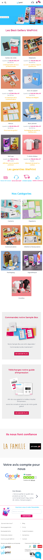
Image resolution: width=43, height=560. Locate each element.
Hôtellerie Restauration (32, 247)
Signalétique (32, 272)
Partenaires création (6, 535)
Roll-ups (11, 156)
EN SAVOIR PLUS (22, 354)
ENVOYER (27, 516)
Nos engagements (6, 527)
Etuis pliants (32, 123)
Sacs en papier (32, 90)
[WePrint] (16, 2)
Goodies (21, 298)
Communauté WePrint (7, 539)
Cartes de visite (10, 58)
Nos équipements (6, 531)
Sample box (25, 535)
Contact (24, 539)
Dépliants (32, 58)
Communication (10, 247)
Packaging (11, 272)
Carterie (11, 221)
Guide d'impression (27, 531)
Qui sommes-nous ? (7, 523)
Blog (23, 523)
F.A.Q (24, 527)
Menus (10, 123)
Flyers (11, 90)
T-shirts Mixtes (32, 156)
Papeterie (32, 221)
